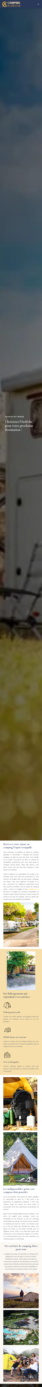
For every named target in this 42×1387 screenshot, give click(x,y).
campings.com (33, 889)
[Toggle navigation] (38, 4)
